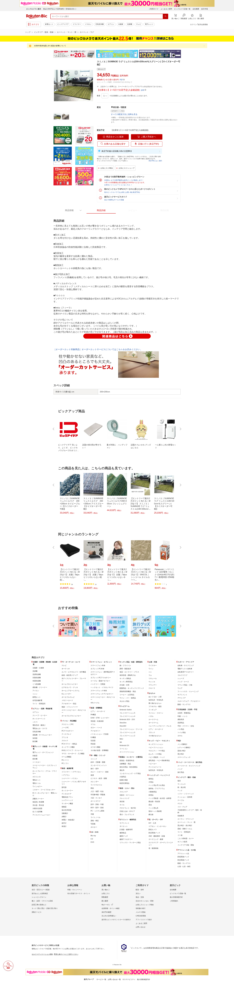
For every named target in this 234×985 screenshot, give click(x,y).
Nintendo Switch (126, 710)
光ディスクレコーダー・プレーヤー (74, 680)
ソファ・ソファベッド (186, 794)
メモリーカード (67, 700)
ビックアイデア (63, 24)
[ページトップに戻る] (230, 652)
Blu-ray (93, 836)
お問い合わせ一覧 (114, 979)
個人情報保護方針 (176, 897)
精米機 (34, 759)
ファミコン (124, 749)
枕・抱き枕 (182, 787)
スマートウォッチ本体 (99, 691)
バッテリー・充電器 (98, 684)
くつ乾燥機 (36, 684)
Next (183, 54)
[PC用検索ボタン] (165, 16)
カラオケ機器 (95, 747)
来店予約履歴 (106, 912)
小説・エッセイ (96, 798)
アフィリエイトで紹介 (144, 920)
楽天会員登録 (203, 24)
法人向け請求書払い (109, 916)
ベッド (180, 791)
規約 (160, 161)
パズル (151, 716)
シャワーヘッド (67, 800)
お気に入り (106, 893)
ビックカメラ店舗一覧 (182, 9)
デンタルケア (66, 794)
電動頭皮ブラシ (67, 797)
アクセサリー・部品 (69, 704)
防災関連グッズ (154, 833)
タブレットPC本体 (97, 669)
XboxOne (123, 723)
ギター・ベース (96, 728)
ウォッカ (152, 682)
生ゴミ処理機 (37, 812)
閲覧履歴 (105, 897)
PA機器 (93, 715)
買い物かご (106, 890)
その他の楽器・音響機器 (99, 750)
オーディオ (66, 669)
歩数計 (64, 817)
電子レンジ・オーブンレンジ (43, 752)
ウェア (180, 688)
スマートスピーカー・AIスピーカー (74, 711)
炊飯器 (34, 756)
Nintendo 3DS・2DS (127, 719)
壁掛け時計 (182, 751)
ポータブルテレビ (68, 697)
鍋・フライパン (125, 665)
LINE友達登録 (141, 916)
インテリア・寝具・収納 (43, 32)
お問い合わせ (140, 927)
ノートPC (65, 728)
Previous (50, 54)
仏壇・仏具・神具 (184, 866)
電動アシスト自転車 (185, 669)
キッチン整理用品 (126, 682)
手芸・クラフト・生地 (186, 726)
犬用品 (151, 782)
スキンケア (124, 792)
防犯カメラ (153, 830)
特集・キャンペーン (74, 890)
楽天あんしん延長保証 (40, 893)
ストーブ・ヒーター (39, 715)
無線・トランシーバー (70, 707)
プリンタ (65, 737)
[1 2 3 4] (105, 95)
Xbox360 (123, 726)
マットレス (182, 784)
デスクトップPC (68, 724)
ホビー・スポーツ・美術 (99, 772)
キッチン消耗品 (125, 678)
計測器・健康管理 (126, 830)
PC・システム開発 (97, 811)
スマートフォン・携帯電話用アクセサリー (103, 673)
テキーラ (152, 688)
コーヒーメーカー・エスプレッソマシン (44, 766)
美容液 (122, 801)
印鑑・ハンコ (182, 716)
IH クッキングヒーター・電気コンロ (44, 794)
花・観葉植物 (153, 848)
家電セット (49, 24)
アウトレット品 (183, 853)
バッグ (180, 769)
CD (92, 839)
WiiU (121, 739)
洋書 (92, 814)
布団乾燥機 (36, 681)
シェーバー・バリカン (70, 778)
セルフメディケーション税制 (42, 954)
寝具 (179, 781)
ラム (150, 675)
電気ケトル (36, 783)
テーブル (181, 800)
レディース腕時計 (184, 747)
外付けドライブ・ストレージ (72, 750)
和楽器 (93, 744)
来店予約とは (153, 161)
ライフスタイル (96, 785)
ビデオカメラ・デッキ (70, 687)
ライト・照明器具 (39, 704)
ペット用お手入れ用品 (157, 785)
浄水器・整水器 (38, 805)
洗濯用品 (181, 723)
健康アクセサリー (126, 839)
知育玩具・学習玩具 (156, 700)
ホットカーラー (67, 791)
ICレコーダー (66, 694)
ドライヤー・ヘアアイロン (71, 772)
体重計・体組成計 (68, 820)
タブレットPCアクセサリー (101, 678)
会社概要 (196, 9)
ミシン (34, 694)
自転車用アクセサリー (186, 672)
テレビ (138, 24)
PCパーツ (65, 760)
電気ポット (36, 780)
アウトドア (182, 698)
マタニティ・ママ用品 (157, 751)
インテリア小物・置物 (186, 845)
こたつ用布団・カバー (186, 838)
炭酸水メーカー (38, 799)
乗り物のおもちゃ (155, 703)
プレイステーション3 (127, 732)
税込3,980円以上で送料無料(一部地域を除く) (59, 9)
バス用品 (181, 729)
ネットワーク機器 (68, 747)
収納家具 (181, 816)
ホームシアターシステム (70, 691)
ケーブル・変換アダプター (100, 681)
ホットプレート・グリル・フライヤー (44, 772)
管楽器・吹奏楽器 (97, 721)
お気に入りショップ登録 (145, 905)
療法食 (151, 814)
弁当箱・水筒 (124, 685)
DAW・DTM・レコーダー (100, 718)
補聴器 (64, 807)
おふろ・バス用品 (155, 754)
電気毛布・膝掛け (39, 725)
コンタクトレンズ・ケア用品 (130, 773)
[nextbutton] (180, 429)
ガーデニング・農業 (156, 839)
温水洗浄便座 (66, 810)
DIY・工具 (152, 823)
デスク (180, 804)
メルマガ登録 (140, 912)
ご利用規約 (174, 901)
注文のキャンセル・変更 (145, 901)
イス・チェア (182, 807)
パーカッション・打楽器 (99, 734)
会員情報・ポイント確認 (110, 908)
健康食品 (123, 833)
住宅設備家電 (37, 700)
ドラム (93, 724)
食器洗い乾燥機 (38, 802)
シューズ (181, 678)
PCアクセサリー (68, 731)
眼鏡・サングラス (184, 704)
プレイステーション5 (127, 713)
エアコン (111, 24)
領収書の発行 (140, 908)
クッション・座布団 (185, 797)
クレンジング (124, 798)
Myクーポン (106, 905)
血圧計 (64, 823)
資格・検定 (95, 821)
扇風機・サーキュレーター (42, 735)
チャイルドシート (155, 767)
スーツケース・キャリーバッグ (189, 766)
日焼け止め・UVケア (127, 811)
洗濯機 (129, 24)
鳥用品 (151, 795)
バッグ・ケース (183, 682)
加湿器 (34, 738)
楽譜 (92, 775)
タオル (180, 736)
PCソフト (65, 763)
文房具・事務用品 (184, 713)
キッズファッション (156, 744)
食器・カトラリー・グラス (129, 672)
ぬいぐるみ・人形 (155, 697)
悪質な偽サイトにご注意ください (66, 954)
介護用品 (123, 777)
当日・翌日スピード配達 (41, 890)
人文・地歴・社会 (97, 791)
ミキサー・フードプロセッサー (43, 790)
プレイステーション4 (127, 716)
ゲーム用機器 (66, 757)
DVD (92, 842)
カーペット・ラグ (87, 32)
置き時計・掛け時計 (185, 825)
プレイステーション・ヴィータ (131, 729)
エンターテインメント (99, 765)
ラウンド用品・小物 (185, 685)
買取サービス (36, 912)
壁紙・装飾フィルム (185, 829)
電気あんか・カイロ (39, 728)
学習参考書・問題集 (98, 795)
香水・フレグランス (127, 814)
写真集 (93, 824)
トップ (27, 32)
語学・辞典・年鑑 (97, 804)
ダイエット (124, 826)
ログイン (193, 24)
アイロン (35, 691)
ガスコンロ (36, 777)
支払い (138, 893)
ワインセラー (37, 786)
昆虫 (150, 805)
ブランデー (153, 685)
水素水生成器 (37, 808)
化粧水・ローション (127, 795)
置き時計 (181, 754)
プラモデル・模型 (155, 706)
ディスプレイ (66, 734)
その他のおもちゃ (155, 736)
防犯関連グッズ (183, 857)
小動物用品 (153, 792)
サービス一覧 (101, 979)
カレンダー (95, 782)
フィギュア (153, 710)
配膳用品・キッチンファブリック (132, 688)
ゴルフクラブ (182, 675)
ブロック (152, 732)
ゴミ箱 (180, 835)
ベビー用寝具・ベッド (157, 757)
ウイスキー (153, 665)
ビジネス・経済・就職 (99, 778)
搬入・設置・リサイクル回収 (42, 901)
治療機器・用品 (125, 764)
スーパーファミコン (127, 752)
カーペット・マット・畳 (66, 32)
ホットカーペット (39, 719)
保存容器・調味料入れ (128, 675)
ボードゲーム (153, 723)
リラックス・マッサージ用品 (130, 843)
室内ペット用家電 (155, 811)
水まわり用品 (124, 701)
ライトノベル (95, 817)
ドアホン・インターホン (157, 826)
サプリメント (124, 823)
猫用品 (151, 779)
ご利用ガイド (153, 9)
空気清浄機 (99, 24)
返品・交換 (140, 897)
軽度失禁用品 (124, 783)
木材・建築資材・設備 (157, 836)
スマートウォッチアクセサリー (102, 694)
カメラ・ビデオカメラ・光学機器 (74, 672)
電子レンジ (149, 24)
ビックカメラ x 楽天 (33, 9)
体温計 (64, 826)
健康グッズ (124, 836)
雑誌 (92, 788)
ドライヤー (77, 24)
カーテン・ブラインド (186, 819)
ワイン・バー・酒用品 (128, 698)
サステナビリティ (128, 979)
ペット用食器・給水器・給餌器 (160, 798)
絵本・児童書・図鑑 (98, 762)
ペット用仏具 (153, 808)
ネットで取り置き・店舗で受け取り (45, 908)
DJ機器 (93, 737)
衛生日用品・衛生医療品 (128, 767)
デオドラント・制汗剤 (128, 808)
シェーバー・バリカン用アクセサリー (74, 783)
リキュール (153, 678)
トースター (36, 762)
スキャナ (65, 741)
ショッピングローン (39, 897)
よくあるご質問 (166, 9)
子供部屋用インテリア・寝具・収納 (190, 811)
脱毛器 (64, 787)
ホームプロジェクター (70, 684)
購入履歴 (105, 901)
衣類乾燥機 (36, 678)
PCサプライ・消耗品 (69, 744)
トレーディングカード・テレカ (160, 726)
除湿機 (34, 741)
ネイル (122, 805)
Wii (121, 742)
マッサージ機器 (67, 804)
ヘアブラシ (66, 775)
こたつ (34, 722)
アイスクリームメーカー (41, 815)
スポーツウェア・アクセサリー (189, 701)
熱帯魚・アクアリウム (157, 788)
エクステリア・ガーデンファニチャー (161, 844)
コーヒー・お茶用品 (127, 695)
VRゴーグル (95, 703)
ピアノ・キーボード (98, 711)
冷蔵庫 (120, 24)
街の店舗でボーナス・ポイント (78, 893)
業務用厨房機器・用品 (128, 691)
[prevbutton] (53, 429)
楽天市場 (204, 9)
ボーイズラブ (95, 801)
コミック (94, 759)
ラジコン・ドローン (156, 713)
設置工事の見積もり (39, 905)
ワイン (151, 669)
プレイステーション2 (127, 736)
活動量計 (65, 813)
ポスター (94, 827)
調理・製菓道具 (125, 669)
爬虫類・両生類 (154, 801)
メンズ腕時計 (182, 744)
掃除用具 (181, 719)
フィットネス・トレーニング (188, 691)
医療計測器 (124, 780)
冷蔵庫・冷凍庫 (38, 668)
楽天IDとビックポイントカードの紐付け (116, 920)
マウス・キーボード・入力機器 (73, 754)
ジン (150, 672)
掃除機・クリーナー (39, 687)
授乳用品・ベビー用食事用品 (159, 760)
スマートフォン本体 (98, 665)
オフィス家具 (182, 842)
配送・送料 (140, 890)
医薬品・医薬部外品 (127, 760)
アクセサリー (95, 731)
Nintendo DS (124, 745)
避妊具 (122, 770)
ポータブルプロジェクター (71, 716)
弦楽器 (93, 741)
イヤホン (88, 24)
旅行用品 (181, 772)
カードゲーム (153, 719)
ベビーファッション (156, 747)
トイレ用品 (182, 732)
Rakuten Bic (36, 16)
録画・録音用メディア (70, 675)
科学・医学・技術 (97, 808)
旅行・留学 (95, 769)
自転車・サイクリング (186, 665)
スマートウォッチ (184, 757)
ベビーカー (153, 764)
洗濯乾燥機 (36, 674)
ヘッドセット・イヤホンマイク (102, 687)
